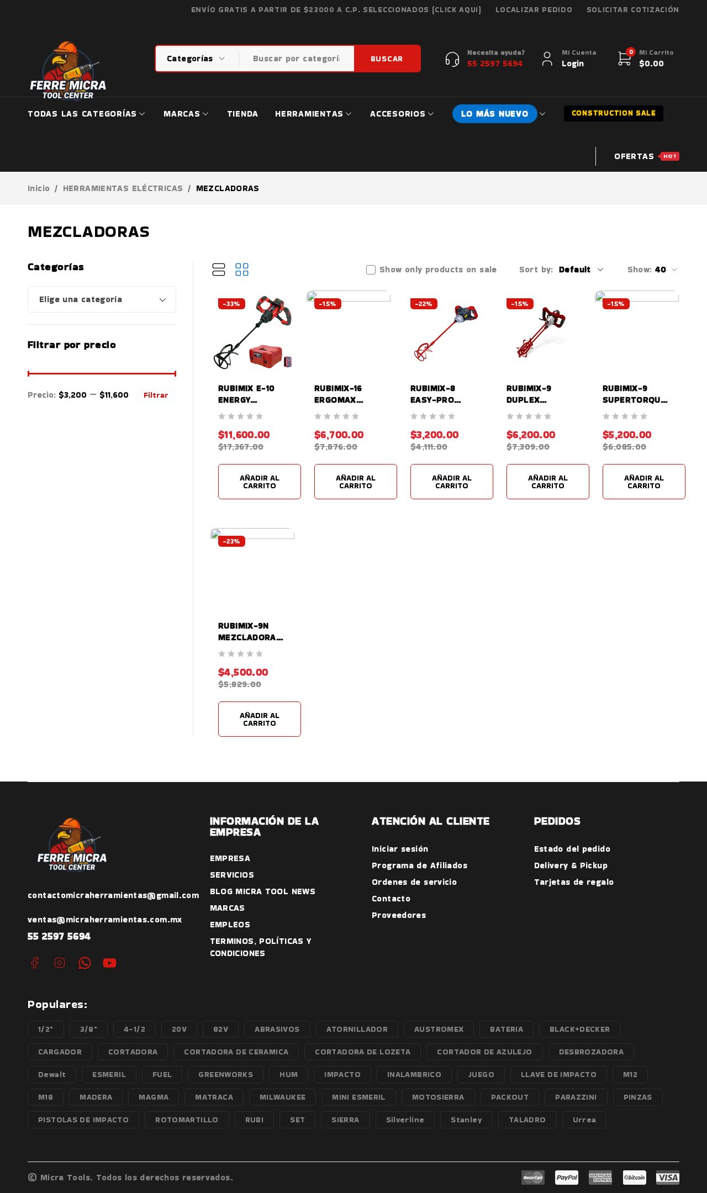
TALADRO (527, 1119)
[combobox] (102, 299)
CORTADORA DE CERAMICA (236, 1051)
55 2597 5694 (59, 936)
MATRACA (214, 1096)
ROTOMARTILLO (187, 1119)
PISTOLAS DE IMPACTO (83, 1119)
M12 (630, 1074)
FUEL (162, 1074)
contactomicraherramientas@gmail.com (113, 895)
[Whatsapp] (85, 963)
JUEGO (481, 1074)
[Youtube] (110, 963)
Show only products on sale (438, 270)
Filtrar (156, 394)
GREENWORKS (225, 1074)
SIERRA (345, 1119)
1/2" (46, 1028)
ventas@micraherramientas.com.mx (105, 919)
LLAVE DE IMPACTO (559, 1074)
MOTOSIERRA (438, 1096)
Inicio (39, 188)
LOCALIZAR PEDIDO (534, 10)
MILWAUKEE (282, 1096)
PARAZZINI (576, 1096)
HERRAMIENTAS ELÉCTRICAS (123, 188)
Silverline (405, 1119)
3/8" (89, 1028)
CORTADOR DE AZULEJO (484, 1051)
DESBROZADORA (591, 1051)
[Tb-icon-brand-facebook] (34, 963)
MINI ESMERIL (359, 1096)
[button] (259, 481)
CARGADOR (60, 1051)
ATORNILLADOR (357, 1028)
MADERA (96, 1096)
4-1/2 (134, 1028)
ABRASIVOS (277, 1028)
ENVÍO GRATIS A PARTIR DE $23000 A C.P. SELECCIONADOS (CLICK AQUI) (336, 10)
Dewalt (52, 1074)
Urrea (585, 1119)
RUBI (254, 1119)
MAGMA (153, 1096)
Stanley (466, 1119)
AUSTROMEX (438, 1028)
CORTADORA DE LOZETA (362, 1051)
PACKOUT (510, 1096)
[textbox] (102, 299)
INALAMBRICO (414, 1074)
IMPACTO (342, 1074)
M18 (45, 1096)
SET (297, 1119)
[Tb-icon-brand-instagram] (59, 963)
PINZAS (638, 1096)
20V (179, 1028)
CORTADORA (132, 1051)
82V (220, 1028)
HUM (288, 1074)
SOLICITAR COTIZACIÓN (633, 10)
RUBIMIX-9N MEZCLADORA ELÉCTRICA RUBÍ (252, 637)
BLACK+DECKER (580, 1028)
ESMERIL (109, 1074)
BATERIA (506, 1028)
